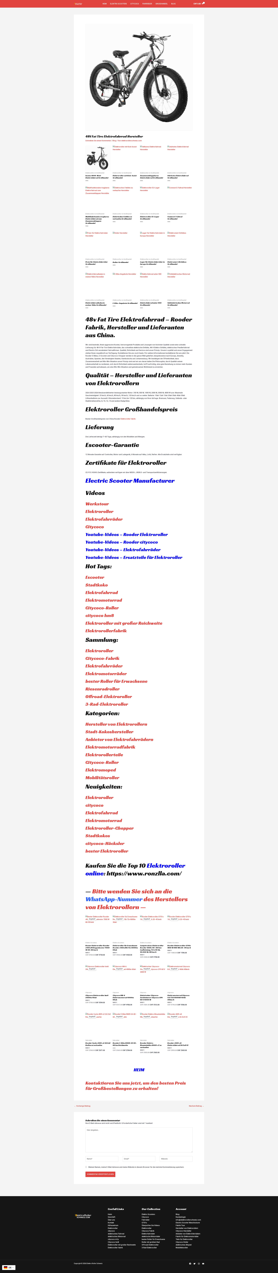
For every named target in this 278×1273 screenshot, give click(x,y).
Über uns (111, 1220)
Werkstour (97, 504)
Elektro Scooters (148, 1214)
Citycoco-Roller (102, 608)
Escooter (94, 577)
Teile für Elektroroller (184, 1239)
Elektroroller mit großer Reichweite (123, 623)
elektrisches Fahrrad (116, 1234)
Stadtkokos (97, 836)
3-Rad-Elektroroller (106, 704)
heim (105, 4)
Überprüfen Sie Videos (151, 1225)
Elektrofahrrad (101, 592)
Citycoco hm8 (113, 1242)
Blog (173, 4)
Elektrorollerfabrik (106, 631)
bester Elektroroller (106, 851)
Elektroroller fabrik (128, 419)
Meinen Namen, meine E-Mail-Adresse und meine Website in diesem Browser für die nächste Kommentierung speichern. (136, 1167)
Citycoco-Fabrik (102, 658)
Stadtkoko (96, 585)
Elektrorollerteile (104, 755)
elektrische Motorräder (151, 1236)
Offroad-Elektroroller (108, 696)
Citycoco (134, 4)
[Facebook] (190, 1264)
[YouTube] (203, 1264)
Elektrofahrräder (104, 519)
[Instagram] (199, 1264)
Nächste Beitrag (196, 1106)
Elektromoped (100, 770)
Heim (110, 1214)
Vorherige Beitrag (82, 1106)
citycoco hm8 (99, 615)
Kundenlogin (181, 1217)
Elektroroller (99, 511)
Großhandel (162, 4)
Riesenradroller (102, 689)
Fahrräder (147, 4)
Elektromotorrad (103, 600)
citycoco (94, 805)
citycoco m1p (113, 1239)
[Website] (176, 1159)
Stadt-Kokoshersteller (109, 732)
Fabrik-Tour (180, 1225)
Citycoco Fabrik (148, 1231)
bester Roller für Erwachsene (116, 681)
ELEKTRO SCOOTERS (118, 4)
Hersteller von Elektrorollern (116, 724)
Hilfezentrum (113, 1225)
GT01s (144, 1223)
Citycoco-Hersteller (183, 1231)
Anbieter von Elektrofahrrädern (119, 739)
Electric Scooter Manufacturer (130, 480)
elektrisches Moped (183, 1245)
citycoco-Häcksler (104, 843)
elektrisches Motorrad (117, 1236)
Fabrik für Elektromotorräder (187, 1236)
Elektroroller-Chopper (109, 828)
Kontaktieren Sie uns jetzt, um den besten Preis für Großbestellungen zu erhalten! (135, 1085)
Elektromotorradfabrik (110, 747)
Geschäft (111, 1217)
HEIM (139, 1070)
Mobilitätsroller (102, 777)
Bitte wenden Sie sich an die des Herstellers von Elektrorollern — (136, 899)
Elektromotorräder (106, 673)
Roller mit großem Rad (151, 1242)
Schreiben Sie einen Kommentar (98, 141)
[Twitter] (194, 1264)
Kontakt (111, 1223)
